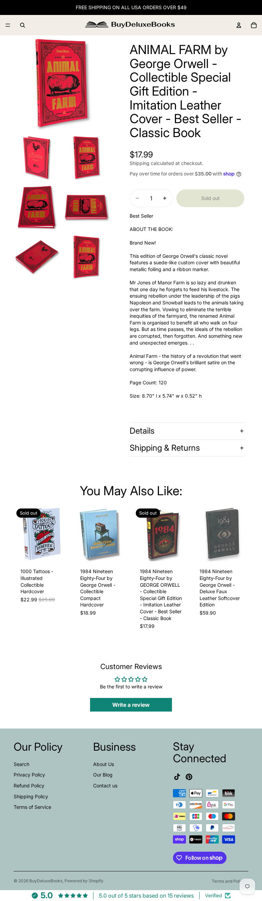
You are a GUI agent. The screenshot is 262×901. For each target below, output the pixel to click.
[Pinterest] (189, 776)
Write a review (131, 704)
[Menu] (8, 25)
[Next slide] (61, 533)
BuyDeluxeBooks (45, 880)
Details (142, 431)
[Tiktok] (177, 776)
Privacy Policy (29, 775)
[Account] (238, 25)
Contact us (105, 785)
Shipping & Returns (165, 448)
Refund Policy (29, 785)
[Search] (22, 25)
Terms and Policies (230, 881)
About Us (103, 764)
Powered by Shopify (83, 880)
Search (21, 764)
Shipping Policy (31, 796)
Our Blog (103, 775)
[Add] (118, 551)
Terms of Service (32, 807)
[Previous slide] (21, 533)
